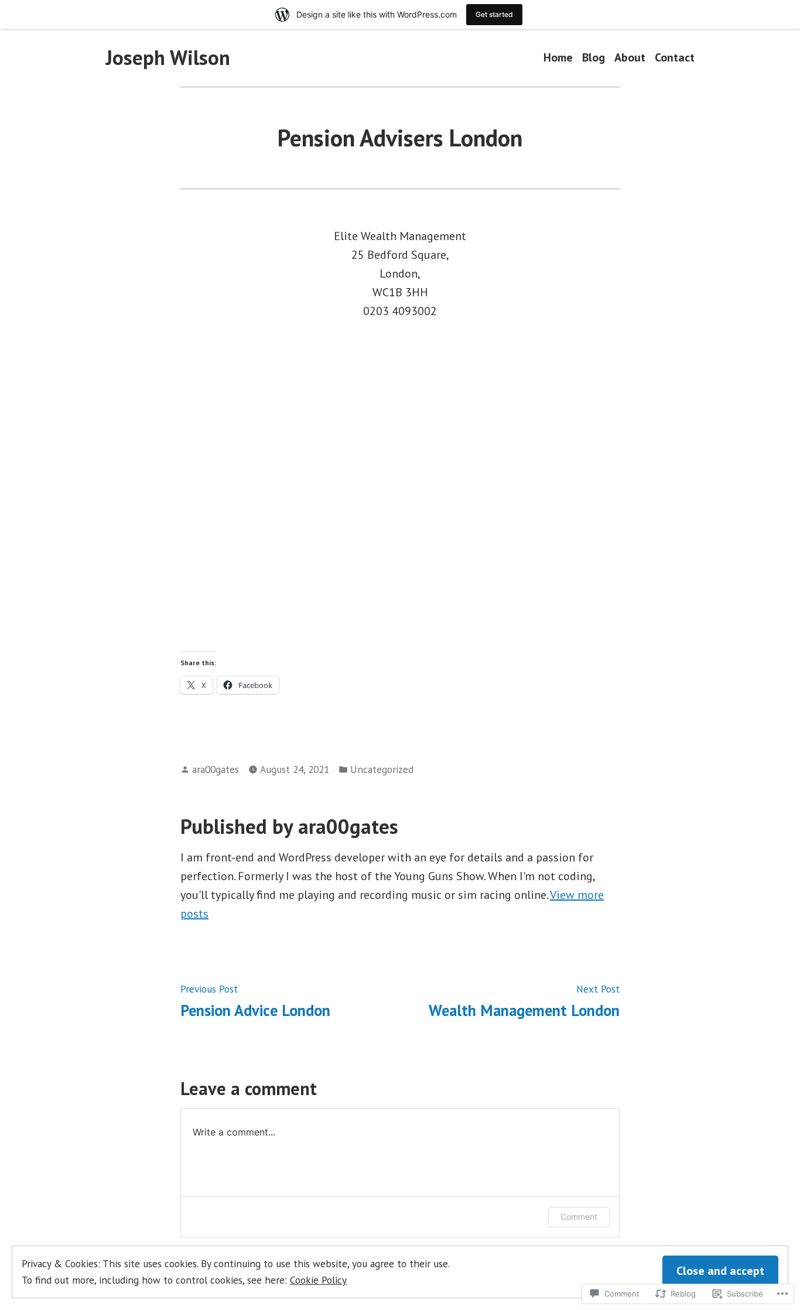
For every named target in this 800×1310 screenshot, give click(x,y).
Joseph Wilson (167, 57)
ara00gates (215, 769)
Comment (578, 1217)
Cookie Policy (318, 1280)
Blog (593, 57)
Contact (675, 57)
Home (558, 57)
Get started (494, 14)
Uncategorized (381, 769)
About (629, 57)
